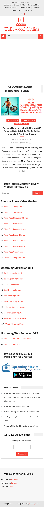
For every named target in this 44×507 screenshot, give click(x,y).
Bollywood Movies (10, 8)
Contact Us (28, 10)
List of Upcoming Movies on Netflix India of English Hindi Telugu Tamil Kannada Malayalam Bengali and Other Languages (22, 397)
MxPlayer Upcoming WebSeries (15, 312)
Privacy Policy (17, 10)
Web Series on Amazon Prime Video (17, 338)
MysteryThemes (34, 504)
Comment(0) (26, 142)
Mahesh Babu (20, 5)
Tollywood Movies (34, 5)
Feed (11, 486)
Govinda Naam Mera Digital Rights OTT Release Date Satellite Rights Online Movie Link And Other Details (22, 131)
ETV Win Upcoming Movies (15, 324)
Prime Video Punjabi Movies (14, 235)
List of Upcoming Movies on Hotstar (16, 406)
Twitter (14, 483)
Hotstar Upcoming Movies (13, 273)
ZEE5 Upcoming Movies (12, 284)
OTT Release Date (28, 120)
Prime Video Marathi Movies (14, 240)
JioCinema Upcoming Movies (14, 307)
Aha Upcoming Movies (12, 295)
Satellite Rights (21, 124)
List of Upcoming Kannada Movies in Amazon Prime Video (22, 418)
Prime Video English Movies (15, 257)
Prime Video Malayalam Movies (16, 217)
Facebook (14, 479)
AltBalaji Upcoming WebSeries (15, 318)
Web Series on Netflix (12, 344)
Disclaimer (36, 8)
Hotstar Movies (25, 8)
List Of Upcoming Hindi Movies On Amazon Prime (21, 411)
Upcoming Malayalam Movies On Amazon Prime (21, 426)
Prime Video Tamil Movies (13, 212)
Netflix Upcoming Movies (13, 278)
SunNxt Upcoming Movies (13, 301)
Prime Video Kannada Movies (15, 229)
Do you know (8, 5)
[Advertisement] (22, 60)
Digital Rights (13, 120)
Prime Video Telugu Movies (14, 206)
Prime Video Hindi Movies (13, 223)
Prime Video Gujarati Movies (14, 251)
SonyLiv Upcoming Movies (13, 290)
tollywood (14, 142)
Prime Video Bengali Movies (14, 246)
